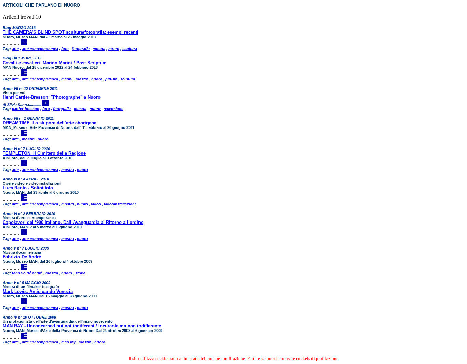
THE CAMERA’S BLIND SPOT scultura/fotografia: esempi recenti (70, 32)
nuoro (113, 48)
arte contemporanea (40, 48)
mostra (99, 48)
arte (15, 48)
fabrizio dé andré (27, 273)
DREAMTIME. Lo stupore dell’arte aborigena (49, 122)
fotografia (81, 48)
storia (80, 273)
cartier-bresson (25, 109)
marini (66, 79)
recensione (113, 109)
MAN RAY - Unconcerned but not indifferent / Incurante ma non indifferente (82, 325)
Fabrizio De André (22, 256)
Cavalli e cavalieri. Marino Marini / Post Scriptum (55, 62)
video (96, 204)
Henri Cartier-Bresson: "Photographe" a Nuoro (52, 97)
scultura (129, 48)
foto (65, 48)
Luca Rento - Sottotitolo (28, 187)
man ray (68, 342)
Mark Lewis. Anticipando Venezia (38, 291)
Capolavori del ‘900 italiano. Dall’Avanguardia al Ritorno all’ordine (73, 222)
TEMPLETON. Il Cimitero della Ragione (44, 153)
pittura (111, 79)
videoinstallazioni (120, 204)
